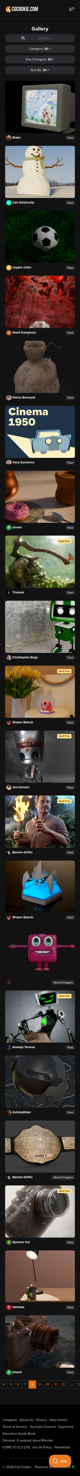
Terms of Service (15, 1427)
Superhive (66, 1427)
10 (47, 1384)
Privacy (41, 1420)
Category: (38, 49)
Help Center (58, 1420)
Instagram (10, 1420)
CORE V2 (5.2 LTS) (16, 1447)
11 (55, 1384)
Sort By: (39, 70)
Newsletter (62, 1447)
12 (63, 1384)
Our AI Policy (42, 1447)
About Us (26, 1420)
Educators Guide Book (19, 1434)
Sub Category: (39, 59)
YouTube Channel (43, 1427)
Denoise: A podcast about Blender (28, 1440)
